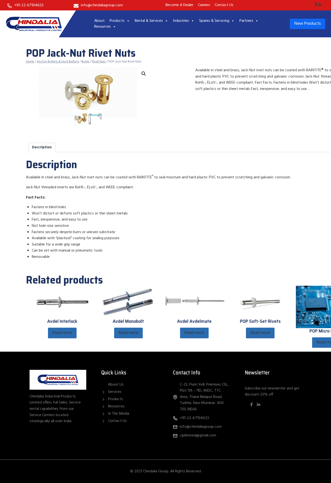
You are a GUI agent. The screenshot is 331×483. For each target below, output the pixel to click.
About (99, 20)
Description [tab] (42, 147)
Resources (102, 26)
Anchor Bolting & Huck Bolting (58, 61)
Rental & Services (149, 20)
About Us (116, 385)
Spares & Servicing (214, 20)
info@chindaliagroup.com (102, 5)
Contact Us (117, 421)
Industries (181, 20)
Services (114, 392)
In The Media (118, 414)
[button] (143, 73)
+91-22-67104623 (28, 5)
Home (30, 61)
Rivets (85, 61)
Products (117, 20)
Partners (246, 20)
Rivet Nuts (99, 61)
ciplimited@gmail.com (198, 435)
